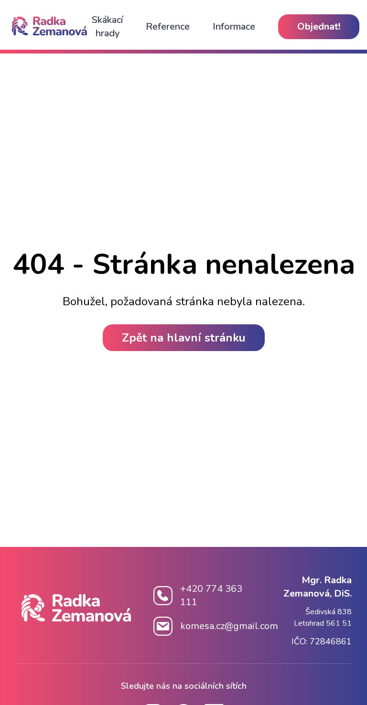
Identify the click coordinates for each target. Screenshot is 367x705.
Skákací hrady (107, 26)
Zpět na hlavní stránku (184, 337)
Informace (234, 26)
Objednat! (318, 26)
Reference (168, 26)
